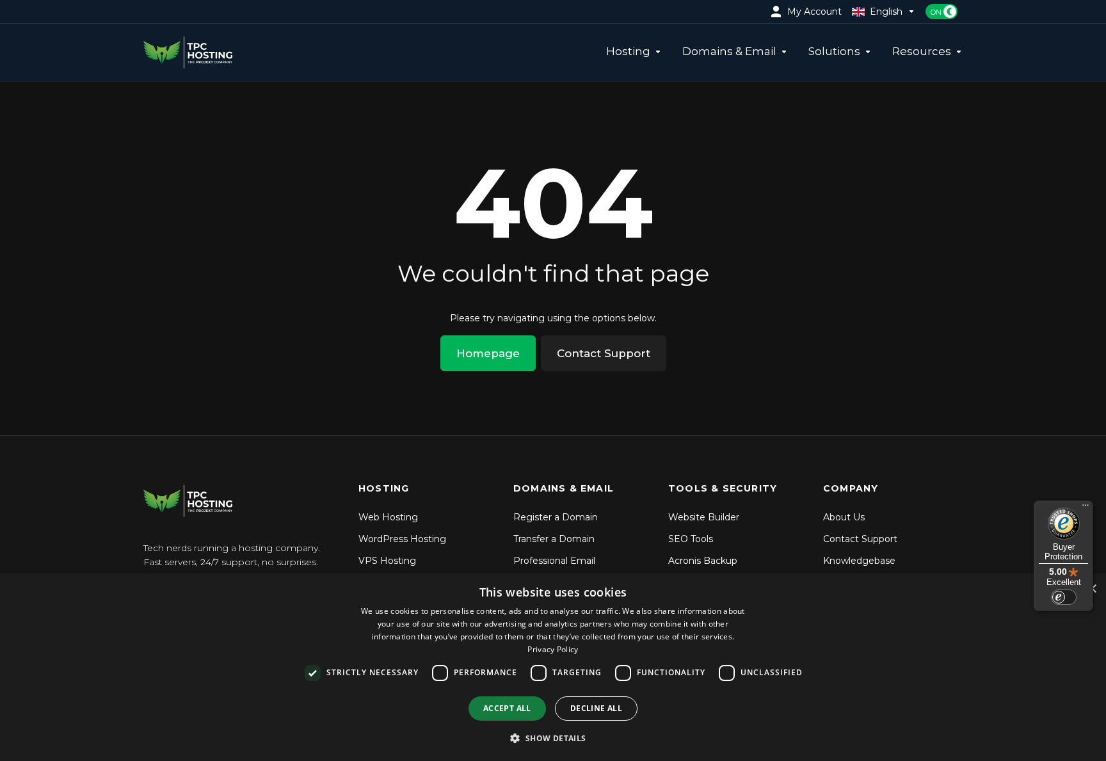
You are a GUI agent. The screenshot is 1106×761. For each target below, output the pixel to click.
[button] (553, 738)
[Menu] (1085, 508)
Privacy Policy (552, 649)
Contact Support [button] (603, 353)
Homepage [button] (488, 353)
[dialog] (553, 667)
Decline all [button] (596, 708)
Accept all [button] (507, 708)
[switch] (1064, 597)
